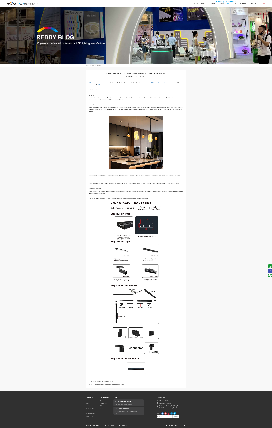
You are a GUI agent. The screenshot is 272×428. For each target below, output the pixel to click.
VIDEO (235, 3)
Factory (88, 403)
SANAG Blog (98, 65)
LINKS (166, 425)
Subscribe (175, 417)
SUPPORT (243, 3)
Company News (104, 401)
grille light (152, 82)
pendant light (163, 82)
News (228, 3)
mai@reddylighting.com (165, 403)
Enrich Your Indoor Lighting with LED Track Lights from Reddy (107, 384)
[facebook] (270, 270)
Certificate (89, 406)
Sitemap (124, 425)
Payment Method (90, 413)
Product (204, 3)
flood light (157, 82)
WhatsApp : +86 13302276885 (227, 2)
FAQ (101, 406)
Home (196, 3)
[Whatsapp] (270, 266)
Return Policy (89, 416)
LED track (100, 84)
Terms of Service (90, 411)
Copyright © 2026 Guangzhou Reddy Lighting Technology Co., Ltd (103, 425)
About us (88, 401)
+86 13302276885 (163, 400)
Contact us (252, 3)
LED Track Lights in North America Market (102, 381)
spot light (148, 82)
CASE (222, 3)
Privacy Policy (90, 408)
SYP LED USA (213, 3)
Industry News (103, 403)
